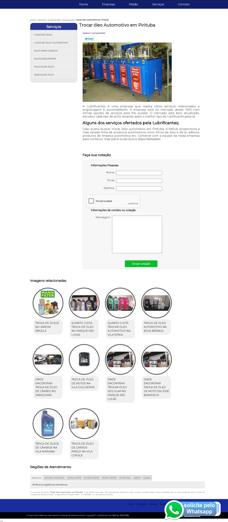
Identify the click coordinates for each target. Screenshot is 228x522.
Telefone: (109, 188)
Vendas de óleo (44, 74)
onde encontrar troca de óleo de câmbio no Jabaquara (46, 387)
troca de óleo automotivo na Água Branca (155, 326)
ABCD (137, 477)
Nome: (111, 172)
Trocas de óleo (44, 66)
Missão (133, 4)
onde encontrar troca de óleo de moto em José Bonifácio (156, 387)
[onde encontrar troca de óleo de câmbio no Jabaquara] (48, 359)
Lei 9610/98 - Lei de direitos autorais (97, 494)
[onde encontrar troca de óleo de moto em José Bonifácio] (156, 359)
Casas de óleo (43, 34)
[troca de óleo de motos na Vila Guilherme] (84, 359)
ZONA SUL (125, 477)
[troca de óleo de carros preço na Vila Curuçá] (84, 423)
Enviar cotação (141, 263)
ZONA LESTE (74, 477)
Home (83, 4)
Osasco (147, 477)
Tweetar (89, 38)
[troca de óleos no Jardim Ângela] (48, 303)
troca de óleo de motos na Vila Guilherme (83, 383)
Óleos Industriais (45, 58)
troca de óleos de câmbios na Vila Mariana (47, 447)
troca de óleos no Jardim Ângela (47, 326)
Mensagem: (104, 217)
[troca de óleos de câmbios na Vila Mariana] (48, 423)
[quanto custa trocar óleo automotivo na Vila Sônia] (120, 303)
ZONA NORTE (91, 477)
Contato (184, 4)
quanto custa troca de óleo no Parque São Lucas (82, 328)
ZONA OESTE (109, 477)
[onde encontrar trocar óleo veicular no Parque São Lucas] (120, 359)
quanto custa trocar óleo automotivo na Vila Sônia (119, 328)
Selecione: (37, 477)
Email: (111, 180)
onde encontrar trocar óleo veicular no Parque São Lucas (117, 389)
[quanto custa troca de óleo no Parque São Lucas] (84, 303)
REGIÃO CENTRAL (54, 477)
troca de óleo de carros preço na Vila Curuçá (82, 449)
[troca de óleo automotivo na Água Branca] (156, 303)
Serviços (158, 4)
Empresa (108, 4)
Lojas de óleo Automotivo (51, 42)
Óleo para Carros (46, 50)
